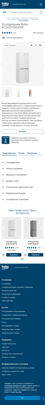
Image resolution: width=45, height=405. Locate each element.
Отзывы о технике (8, 297)
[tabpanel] (11, 237)
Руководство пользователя (12, 354)
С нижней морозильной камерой (18, 19)
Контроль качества (9, 291)
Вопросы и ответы (9, 357)
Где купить (22, 131)
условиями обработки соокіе (15, 386)
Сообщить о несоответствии (13, 371)
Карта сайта (6, 374)
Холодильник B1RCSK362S (33, 243)
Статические (35, 19)
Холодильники (33, 18)
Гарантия (5, 347)
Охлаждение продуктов (19, 18)
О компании (6, 284)
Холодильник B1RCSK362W (11, 243)
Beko (8, 18)
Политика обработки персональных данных (18, 368)
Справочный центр (9, 344)
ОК (22, 398)
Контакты (5, 350)
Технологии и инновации (11, 294)
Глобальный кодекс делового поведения (17, 287)
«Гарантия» (15, 142)
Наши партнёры (7, 301)
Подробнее (14, 255)
